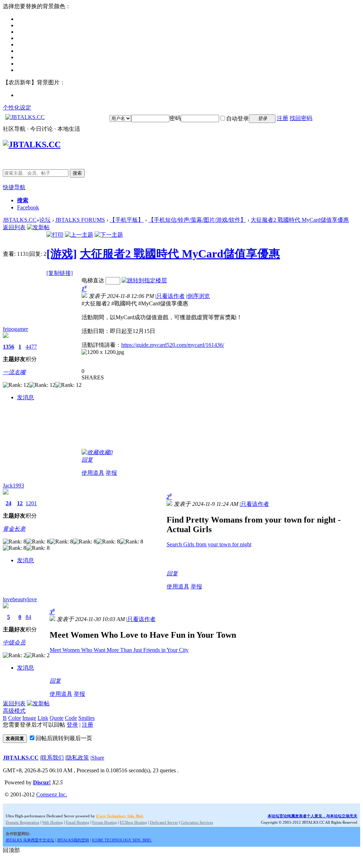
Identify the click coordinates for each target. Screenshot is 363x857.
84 (28, 617)
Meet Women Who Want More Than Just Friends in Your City (119, 650)
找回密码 (301, 118)
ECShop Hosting (133, 822)
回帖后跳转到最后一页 (63, 738)
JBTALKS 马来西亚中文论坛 (30, 840)
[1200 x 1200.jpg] (103, 352)
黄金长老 (14, 529)
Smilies (86, 718)
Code (71, 718)
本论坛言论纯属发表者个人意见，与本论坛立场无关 (312, 816)
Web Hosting (52, 822)
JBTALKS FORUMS (80, 220)
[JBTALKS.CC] (25, 117)
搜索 (77, 173)
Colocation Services (197, 822)
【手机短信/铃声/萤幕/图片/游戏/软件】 (197, 220)
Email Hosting (77, 822)
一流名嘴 (14, 372)
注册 (282, 118)
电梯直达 (93, 280)
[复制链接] (59, 273)
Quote (56, 718)
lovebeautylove (20, 599)
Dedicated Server (164, 822)
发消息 (25, 397)
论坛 (45, 220)
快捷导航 (14, 187)
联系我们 (52, 758)
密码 (175, 118)
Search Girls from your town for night (209, 544)
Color (14, 718)
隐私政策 (77, 758)
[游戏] (61, 253)
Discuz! (42, 782)
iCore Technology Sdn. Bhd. (120, 816)
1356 (8, 347)
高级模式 (14, 711)
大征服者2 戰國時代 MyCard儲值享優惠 (300, 220)
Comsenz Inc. (51, 794)
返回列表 (14, 227)
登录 (72, 725)
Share (97, 758)
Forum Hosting (104, 822)
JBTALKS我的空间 (73, 840)
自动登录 (237, 118)
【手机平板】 (127, 220)
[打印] (54, 235)
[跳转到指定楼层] (144, 280)
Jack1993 (13, 486)
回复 (87, 460)
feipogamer (15, 329)
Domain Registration (22, 822)
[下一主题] (109, 235)
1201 (31, 503)
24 (8, 503)
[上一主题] (79, 235)
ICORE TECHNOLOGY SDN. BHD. (122, 840)
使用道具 (93, 473)
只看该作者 (170, 296)
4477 (31, 347)
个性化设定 (17, 108)
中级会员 (14, 642)
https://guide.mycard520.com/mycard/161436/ (172, 345)
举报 (111, 473)
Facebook (28, 207)
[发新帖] (38, 227)
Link (43, 718)
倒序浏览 (198, 296)
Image (29, 718)
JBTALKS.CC (20, 220)
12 (20, 503)
